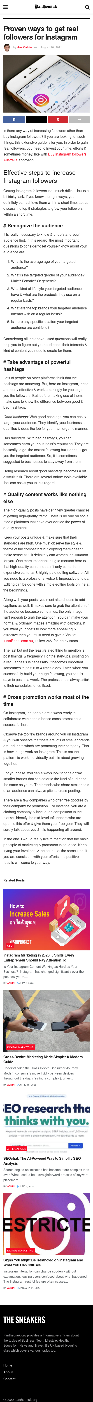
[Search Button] (87, 7)
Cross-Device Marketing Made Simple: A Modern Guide (43, 1059)
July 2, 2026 (26, 983)
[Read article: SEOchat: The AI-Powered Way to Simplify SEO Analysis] (46, 1123)
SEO (10, 945)
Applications (16, 1148)
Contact (9, 1378)
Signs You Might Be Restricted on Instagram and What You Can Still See (43, 1262)
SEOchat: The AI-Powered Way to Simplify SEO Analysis (42, 1161)
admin (10, 983)
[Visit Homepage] (46, 6)
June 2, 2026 (26, 1186)
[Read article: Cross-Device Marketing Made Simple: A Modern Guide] (46, 1021)
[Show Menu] (5, 7)
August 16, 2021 (51, 47)
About (8, 1372)
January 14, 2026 (29, 1287)
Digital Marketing (20, 1047)
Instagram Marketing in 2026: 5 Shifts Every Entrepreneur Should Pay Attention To (38, 957)
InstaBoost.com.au (18, 640)
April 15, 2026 (27, 1084)
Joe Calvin (24, 47)
